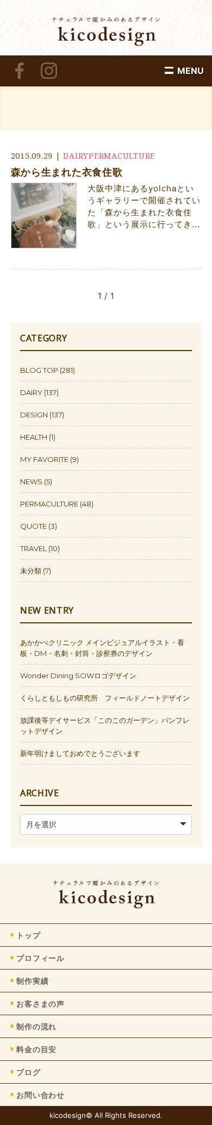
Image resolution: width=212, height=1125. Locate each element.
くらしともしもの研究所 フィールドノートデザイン (105, 697)
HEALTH (33, 437)
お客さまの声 (40, 1003)
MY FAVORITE (44, 459)
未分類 (30, 570)
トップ (28, 935)
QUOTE (33, 526)
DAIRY (76, 156)
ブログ (28, 1072)
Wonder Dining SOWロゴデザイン (78, 675)
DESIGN (34, 414)
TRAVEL (33, 548)
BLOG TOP (39, 370)
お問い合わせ (40, 1094)
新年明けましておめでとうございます (80, 753)
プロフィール (40, 957)
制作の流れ (36, 1026)
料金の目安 (36, 1049)
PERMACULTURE (122, 156)
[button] (190, 70)
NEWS (31, 481)
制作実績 (32, 980)
